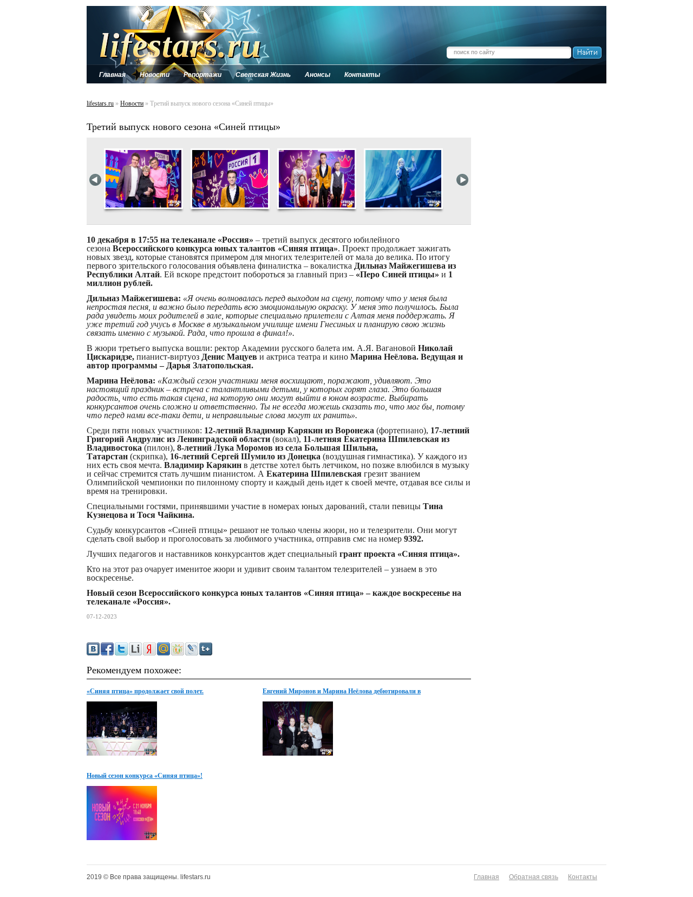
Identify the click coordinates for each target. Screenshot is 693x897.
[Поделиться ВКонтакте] (93, 648)
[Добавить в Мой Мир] (163, 648)
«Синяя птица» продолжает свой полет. (145, 691)
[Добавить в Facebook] (107, 648)
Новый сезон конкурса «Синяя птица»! (144, 775)
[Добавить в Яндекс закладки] (149, 648)
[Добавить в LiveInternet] (135, 648)
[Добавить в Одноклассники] (177, 648)
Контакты (582, 877)
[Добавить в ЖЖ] (191, 648)
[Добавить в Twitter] (121, 648)
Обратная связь (533, 877)
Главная (486, 877)
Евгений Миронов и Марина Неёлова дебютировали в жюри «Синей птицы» (342, 691)
